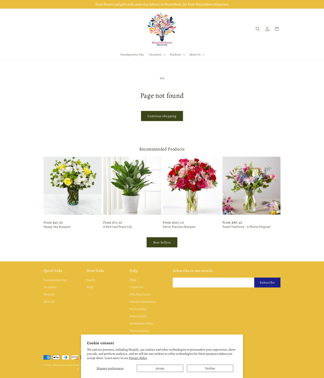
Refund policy (138, 316)
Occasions (50, 287)
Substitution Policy (141, 323)
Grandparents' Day (55, 280)
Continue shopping (162, 116)
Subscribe (267, 282)
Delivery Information (143, 302)
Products (49, 294)
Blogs (89, 287)
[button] (156, 54)
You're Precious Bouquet (179, 227)
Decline (210, 368)
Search (90, 280)
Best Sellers (162, 242)
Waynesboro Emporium (66, 365)
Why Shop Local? (140, 294)
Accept (160, 368)
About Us (49, 302)
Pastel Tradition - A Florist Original (246, 227)
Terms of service (139, 331)
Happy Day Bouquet (57, 227)
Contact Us (136, 287)
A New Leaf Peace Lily (117, 227)
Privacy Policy (138, 358)
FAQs (133, 280)
